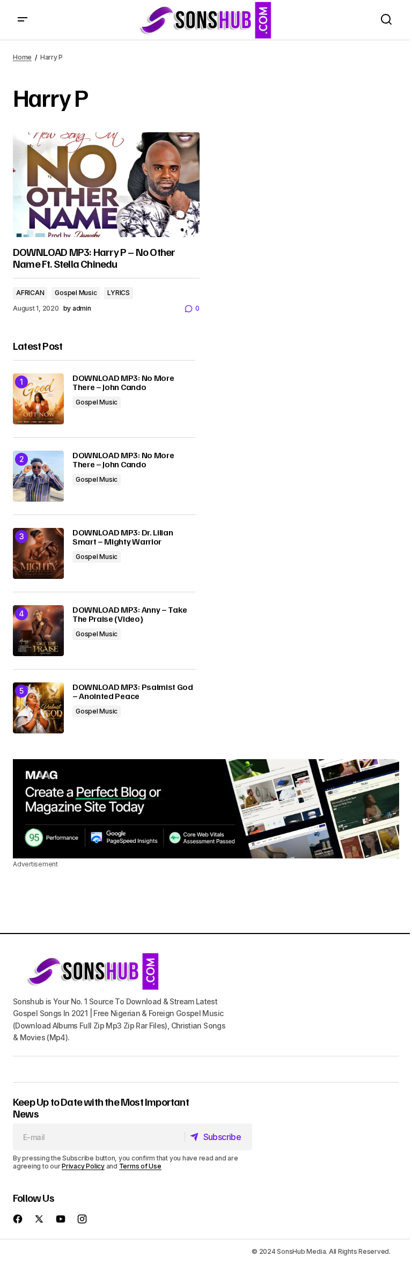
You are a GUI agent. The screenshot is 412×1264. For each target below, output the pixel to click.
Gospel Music (76, 293)
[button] (22, 20)
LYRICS (118, 293)
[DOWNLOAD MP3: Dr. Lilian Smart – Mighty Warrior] (38, 553)
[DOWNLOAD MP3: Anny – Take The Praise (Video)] (38, 630)
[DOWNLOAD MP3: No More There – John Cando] (38, 398)
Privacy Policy (83, 1166)
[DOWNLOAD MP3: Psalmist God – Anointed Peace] (38, 707)
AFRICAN (30, 293)
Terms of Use (140, 1166)
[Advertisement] (206, 809)
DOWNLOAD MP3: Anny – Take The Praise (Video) (129, 614)
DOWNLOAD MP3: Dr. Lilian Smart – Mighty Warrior (122, 537)
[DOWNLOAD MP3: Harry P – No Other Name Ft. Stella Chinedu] (106, 184)
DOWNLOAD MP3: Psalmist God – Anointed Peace (132, 691)
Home (22, 57)
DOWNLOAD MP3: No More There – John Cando (123, 382)
